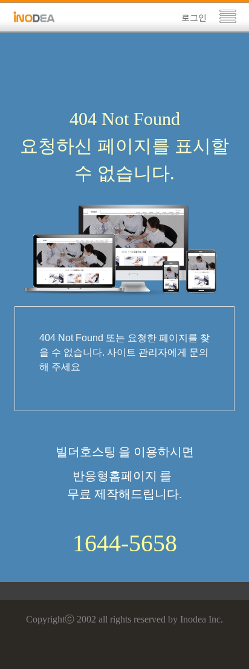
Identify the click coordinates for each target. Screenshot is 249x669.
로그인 (194, 17)
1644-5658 (125, 543)
